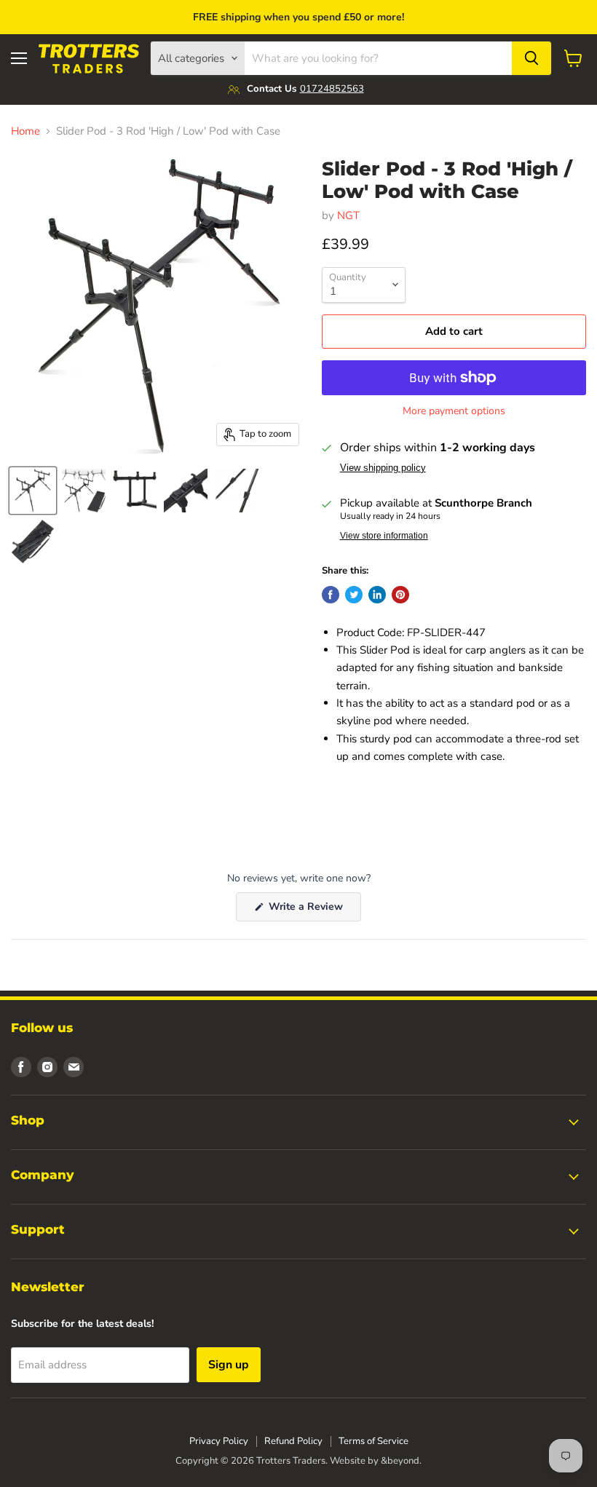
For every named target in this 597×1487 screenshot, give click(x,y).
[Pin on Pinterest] (400, 594)
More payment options (454, 411)
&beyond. (401, 1460)
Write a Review (313, 910)
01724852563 (332, 88)
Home (25, 131)
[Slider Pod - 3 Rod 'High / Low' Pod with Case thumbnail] (32, 490)
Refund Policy (293, 1441)
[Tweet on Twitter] (354, 594)
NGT (348, 215)
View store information (384, 536)
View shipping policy (383, 468)
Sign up (228, 1365)
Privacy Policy (218, 1441)
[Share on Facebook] (330, 594)
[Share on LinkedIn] (377, 594)
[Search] (531, 58)
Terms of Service (373, 1441)
